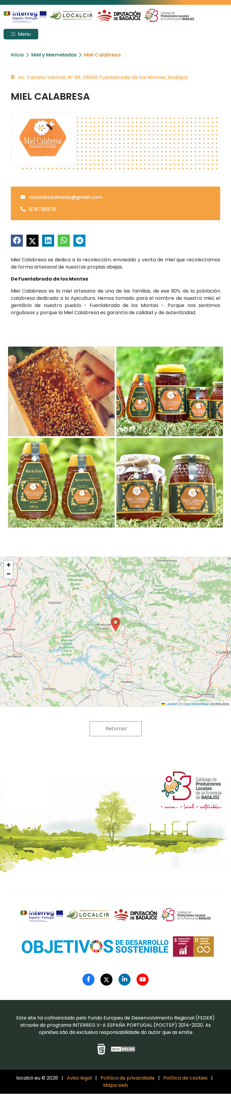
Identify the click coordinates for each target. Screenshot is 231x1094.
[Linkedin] (48, 241)
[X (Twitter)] (32, 241)
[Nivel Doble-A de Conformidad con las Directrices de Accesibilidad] (123, 1049)
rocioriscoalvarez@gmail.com (65, 197)
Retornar (115, 728)
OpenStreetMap (196, 703)
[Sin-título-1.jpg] (43, 138)
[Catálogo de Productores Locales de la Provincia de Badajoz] (99, 15)
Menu (24, 34)
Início (17, 54)
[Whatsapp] (64, 241)
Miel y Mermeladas (54, 54)
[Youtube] (143, 980)
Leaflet (171, 703)
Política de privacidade (127, 1077)
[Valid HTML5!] (101, 1049)
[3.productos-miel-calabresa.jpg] (169, 391)
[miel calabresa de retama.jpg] (169, 483)
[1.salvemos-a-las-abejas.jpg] (61, 391)
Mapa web (115, 1085)
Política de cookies (185, 1077)
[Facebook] (17, 241)
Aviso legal (79, 1077)
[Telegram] (79, 241)
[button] (115, 624)
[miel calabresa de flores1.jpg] (61, 483)
